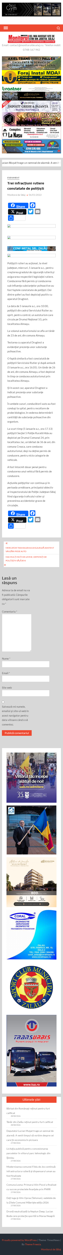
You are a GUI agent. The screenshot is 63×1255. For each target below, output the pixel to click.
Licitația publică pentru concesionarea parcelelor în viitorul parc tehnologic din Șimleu (28, 1153)
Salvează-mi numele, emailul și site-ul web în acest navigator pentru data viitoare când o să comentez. (15, 715)
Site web (7, 687)
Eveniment (13, 177)
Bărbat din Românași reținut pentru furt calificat (28, 1110)
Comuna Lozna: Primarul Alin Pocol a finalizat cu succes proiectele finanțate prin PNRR (31, 1187)
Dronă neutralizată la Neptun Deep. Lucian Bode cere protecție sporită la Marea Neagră (30, 1213)
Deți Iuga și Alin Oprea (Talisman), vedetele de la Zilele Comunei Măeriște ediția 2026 (31, 1200)
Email (6, 673)
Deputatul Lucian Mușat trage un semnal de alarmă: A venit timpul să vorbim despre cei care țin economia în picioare (30, 1135)
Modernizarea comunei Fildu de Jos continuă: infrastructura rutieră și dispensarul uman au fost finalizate (31, 1171)
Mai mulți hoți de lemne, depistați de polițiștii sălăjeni (26, 559)
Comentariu (9, 611)
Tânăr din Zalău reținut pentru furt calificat (29, 1121)
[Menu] (5, 27)
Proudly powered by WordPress (19, 1240)
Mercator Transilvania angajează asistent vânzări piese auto (30, 549)
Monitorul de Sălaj (16, 194)
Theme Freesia (33, 1244)
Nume (6, 658)
